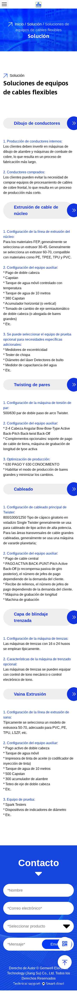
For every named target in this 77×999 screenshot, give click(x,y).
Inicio (19, 24)
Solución (34, 24)
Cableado (23, 489)
